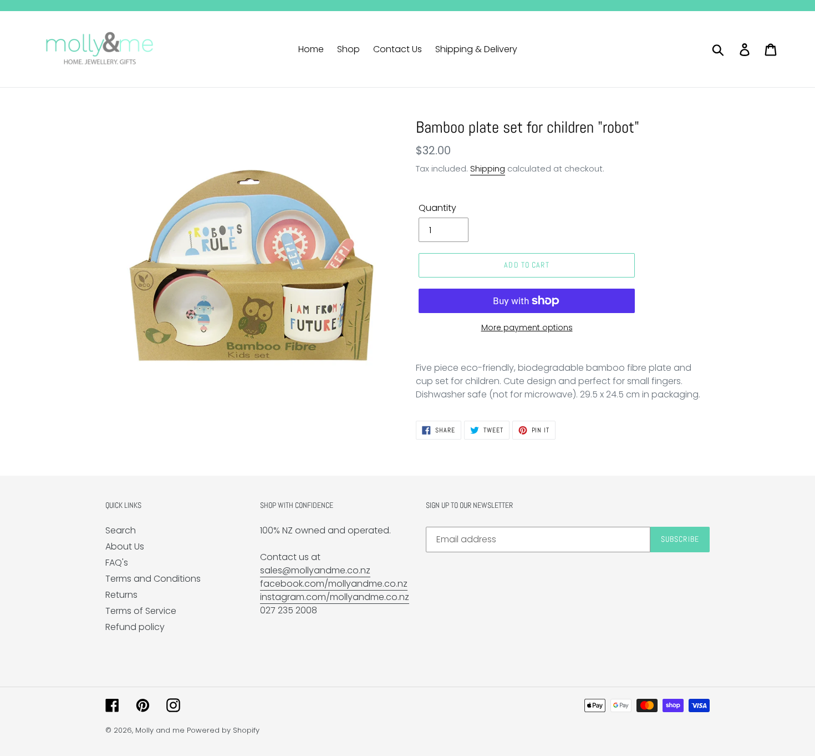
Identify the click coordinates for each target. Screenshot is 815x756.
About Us (124, 546)
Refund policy (135, 627)
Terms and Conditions (153, 578)
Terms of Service (140, 610)
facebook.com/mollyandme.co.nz (333, 583)
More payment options (527, 327)
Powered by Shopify (223, 730)
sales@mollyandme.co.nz (315, 570)
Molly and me (160, 730)
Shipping (487, 168)
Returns (121, 594)
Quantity (437, 207)
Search (120, 530)
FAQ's (116, 562)
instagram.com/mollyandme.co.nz (334, 597)
